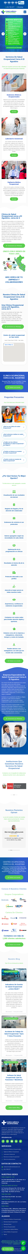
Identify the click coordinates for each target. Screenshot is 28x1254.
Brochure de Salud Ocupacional (11, 1156)
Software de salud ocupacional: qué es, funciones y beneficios (14, 1077)
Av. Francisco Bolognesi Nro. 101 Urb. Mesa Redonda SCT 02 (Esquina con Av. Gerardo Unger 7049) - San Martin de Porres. (13, 1189)
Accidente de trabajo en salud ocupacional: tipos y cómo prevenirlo (14, 1034)
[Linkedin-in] (16, 1141)
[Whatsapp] (23, 1248)
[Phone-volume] (23, 1242)
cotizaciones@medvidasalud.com (12, 1166)
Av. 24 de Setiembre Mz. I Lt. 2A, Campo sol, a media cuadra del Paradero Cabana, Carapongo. (14, 1181)
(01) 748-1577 (7, 1169)
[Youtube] (11, 1141)
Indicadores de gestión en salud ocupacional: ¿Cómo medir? (14, 987)
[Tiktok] (20, 1141)
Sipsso (5, 1234)
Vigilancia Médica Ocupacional (11, 1151)
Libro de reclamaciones (9, 1159)
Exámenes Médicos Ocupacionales (12, 1149)
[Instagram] (7, 1141)
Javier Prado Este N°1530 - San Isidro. (12, 1196)
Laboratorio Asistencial (9, 1154)
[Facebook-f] (3, 1141)
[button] (25, 12)
